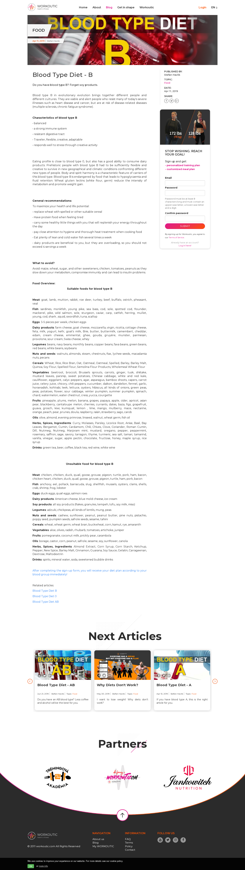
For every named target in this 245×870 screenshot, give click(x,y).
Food (167, 82)
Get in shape (125, 7)
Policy (128, 846)
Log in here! (185, 245)
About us (98, 839)
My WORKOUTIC (103, 846)
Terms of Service (176, 237)
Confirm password (176, 213)
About (96, 7)
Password (171, 187)
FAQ (128, 839)
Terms (129, 842)
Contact (130, 849)
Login (202, 7)
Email (168, 177)
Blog (109, 7)
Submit (185, 226)
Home (83, 7)
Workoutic (147, 7)
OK (30, 866)
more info (43, 866)
